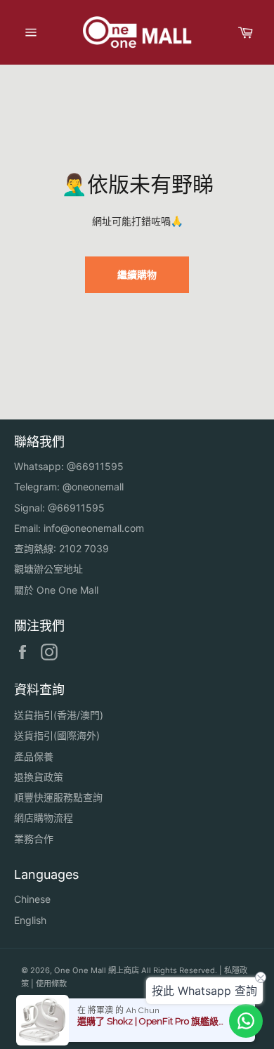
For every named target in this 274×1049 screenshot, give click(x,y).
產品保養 (33, 756)
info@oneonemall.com (94, 528)
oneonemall (98, 487)
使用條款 (51, 984)
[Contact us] (246, 1021)
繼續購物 (137, 274)
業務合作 (33, 839)
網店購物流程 (43, 817)
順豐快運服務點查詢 (58, 797)
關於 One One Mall (56, 590)
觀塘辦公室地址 (48, 569)
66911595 (100, 466)
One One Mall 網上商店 (96, 970)
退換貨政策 (38, 777)
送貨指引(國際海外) (57, 735)
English (30, 920)
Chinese (32, 899)
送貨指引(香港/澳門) (58, 715)
